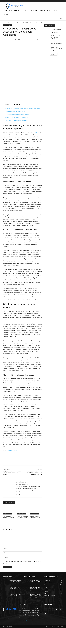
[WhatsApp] (25, 43)
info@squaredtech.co (29, 620)
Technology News (12, 450)
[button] (61, 18)
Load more (53, 54)
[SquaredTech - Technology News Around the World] (14, 6)
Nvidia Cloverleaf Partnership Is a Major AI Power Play (8, 518)
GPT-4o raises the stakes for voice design (17, 117)
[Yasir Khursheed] (4, 39)
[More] (33, 43)
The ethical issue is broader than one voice (17, 120)
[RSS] (56, 609)
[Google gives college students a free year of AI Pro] (36, 510)
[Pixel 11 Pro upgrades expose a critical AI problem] (47, 37)
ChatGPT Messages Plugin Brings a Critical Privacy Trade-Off (22, 518)
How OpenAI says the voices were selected (17, 114)
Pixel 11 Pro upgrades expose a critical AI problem (56, 37)
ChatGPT (36, 133)
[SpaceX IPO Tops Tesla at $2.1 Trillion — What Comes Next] (6, 596)
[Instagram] (55, 1)
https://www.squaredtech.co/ (22, 484)
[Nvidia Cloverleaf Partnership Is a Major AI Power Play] (9, 510)
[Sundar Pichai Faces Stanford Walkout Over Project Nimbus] (6, 589)
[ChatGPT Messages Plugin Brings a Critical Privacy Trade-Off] (23, 510)
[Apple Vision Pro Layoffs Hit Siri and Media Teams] (47, 43)
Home (4, 22)
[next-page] (7, 523)
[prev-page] (4, 523)
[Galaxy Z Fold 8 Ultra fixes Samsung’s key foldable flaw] (6, 581)
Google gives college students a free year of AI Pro (35, 518)
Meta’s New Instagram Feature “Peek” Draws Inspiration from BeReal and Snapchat (34, 472)
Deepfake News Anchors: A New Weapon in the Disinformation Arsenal (12, 472)
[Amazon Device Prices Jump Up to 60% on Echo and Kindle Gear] (47, 31)
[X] (60, 1)
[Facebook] (53, 1)
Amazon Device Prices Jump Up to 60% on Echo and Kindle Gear (56, 31)
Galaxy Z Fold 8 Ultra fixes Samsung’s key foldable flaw (15, 582)
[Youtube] (62, 1)
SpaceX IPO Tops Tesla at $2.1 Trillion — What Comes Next (15, 596)
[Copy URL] (29, 43)
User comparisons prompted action (15, 111)
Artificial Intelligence (11, 22)
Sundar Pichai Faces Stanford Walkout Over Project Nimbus (15, 589)
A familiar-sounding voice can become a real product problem (22, 108)
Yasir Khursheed (10, 39)
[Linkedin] (57, 1)
